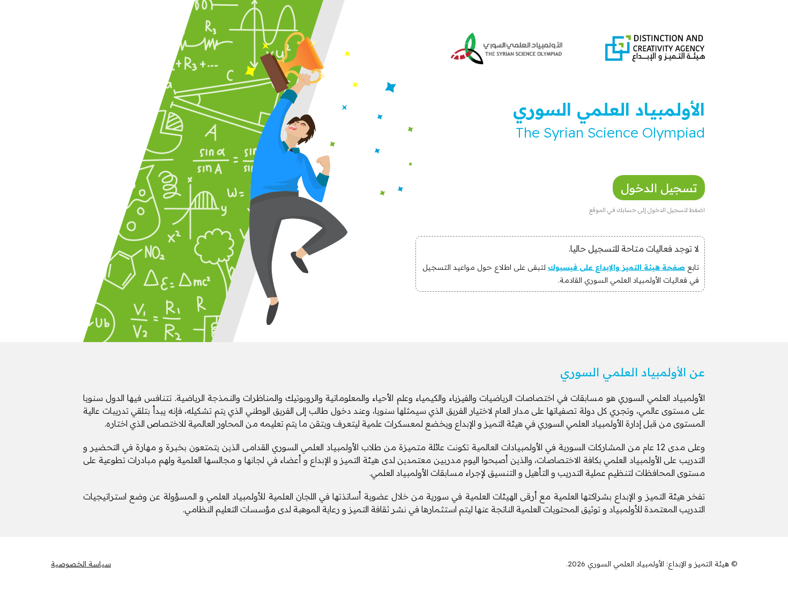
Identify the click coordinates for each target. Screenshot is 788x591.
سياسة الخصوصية (81, 563)
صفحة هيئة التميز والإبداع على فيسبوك (616, 266)
